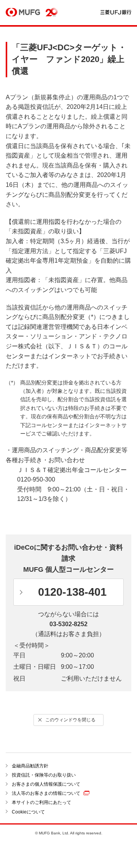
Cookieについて (28, 812)
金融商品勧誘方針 (30, 766)
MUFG (23, 13)
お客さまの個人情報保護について (46, 784)
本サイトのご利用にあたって (41, 802)
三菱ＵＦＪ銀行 (115, 13)
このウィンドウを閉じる (70, 719)
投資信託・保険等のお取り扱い (44, 775)
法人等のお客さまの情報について (46, 793)
